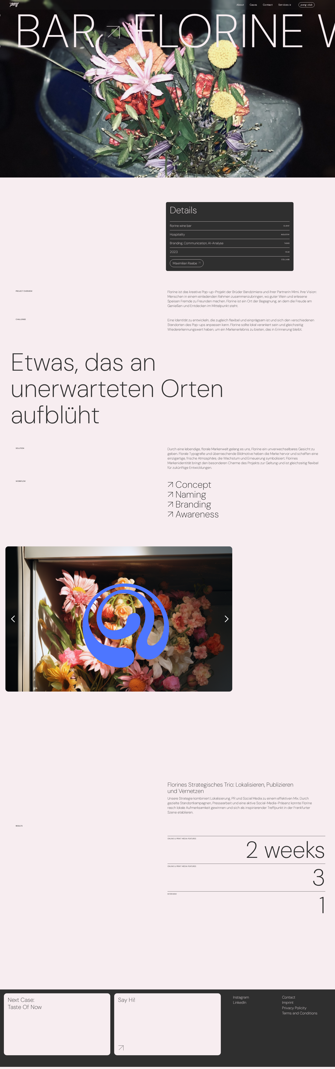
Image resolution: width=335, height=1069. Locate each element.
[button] (286, 5)
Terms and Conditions (299, 1013)
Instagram (241, 997)
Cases (253, 4)
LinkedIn (239, 1002)
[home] (14, 5)
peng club (306, 4)
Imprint (288, 1002)
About (240, 4)
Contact (268, 4)
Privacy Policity (294, 1008)
